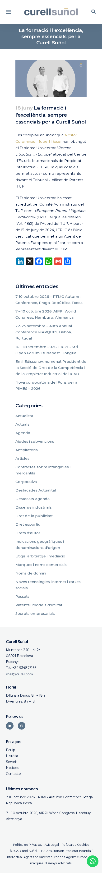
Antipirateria (26, 450)
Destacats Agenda (32, 498)
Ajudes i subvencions (34, 441)
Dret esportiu (28, 524)
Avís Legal (52, 844)
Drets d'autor (27, 533)
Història (12, 756)
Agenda (22, 433)
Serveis (11, 762)
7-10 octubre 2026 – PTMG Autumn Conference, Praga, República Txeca (49, 800)
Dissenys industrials (33, 507)
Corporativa (26, 481)
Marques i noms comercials (41, 564)
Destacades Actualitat (35, 490)
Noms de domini (30, 573)
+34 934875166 (24, 668)
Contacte (13, 774)
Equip (10, 750)
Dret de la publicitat (34, 516)
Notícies (12, 768)
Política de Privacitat (27, 844)
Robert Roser (49, 141)
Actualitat (24, 416)
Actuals (22, 424)
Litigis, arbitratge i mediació (40, 556)
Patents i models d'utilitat (38, 605)
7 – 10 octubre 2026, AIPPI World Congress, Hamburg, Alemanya (49, 816)
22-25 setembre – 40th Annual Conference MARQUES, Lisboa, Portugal (43, 332)
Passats (22, 596)
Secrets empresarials (35, 613)
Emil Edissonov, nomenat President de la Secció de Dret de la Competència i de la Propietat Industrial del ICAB (50, 367)
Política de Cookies (75, 844)
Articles (22, 458)
